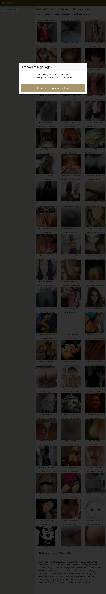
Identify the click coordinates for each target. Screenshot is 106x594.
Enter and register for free (53, 88)
